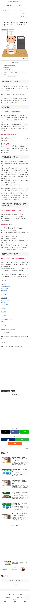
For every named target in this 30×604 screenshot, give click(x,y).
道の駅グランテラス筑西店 (8, 329)
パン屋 (13, 391)
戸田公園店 (4, 290)
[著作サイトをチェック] (8, 439)
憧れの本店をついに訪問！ (10, 65)
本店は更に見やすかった (9, 70)
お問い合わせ (15, 599)
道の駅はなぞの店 (5, 286)
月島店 (3, 302)
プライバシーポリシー (22, 597)
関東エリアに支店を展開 (9, 76)
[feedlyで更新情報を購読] (22, 439)
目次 (13, 62)
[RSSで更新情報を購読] (15, 443)
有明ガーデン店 (5, 300)
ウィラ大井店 (4, 304)
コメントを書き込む (15, 580)
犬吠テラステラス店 (6, 319)
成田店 (3, 321)
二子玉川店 (4, 298)
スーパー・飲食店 (6, 391)
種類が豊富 (6, 67)
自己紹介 (8, 597)
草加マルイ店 (4, 288)
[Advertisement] (15, 411)
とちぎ (3, 312)
